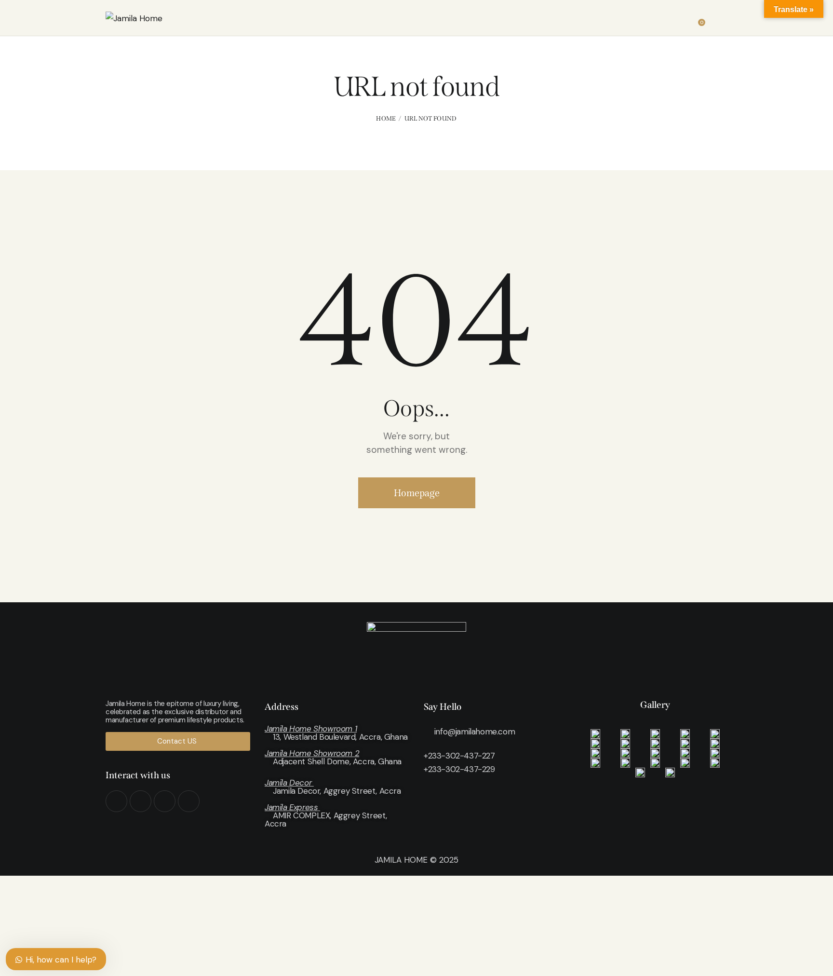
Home (386, 118)
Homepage (417, 493)
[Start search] (720, 19)
